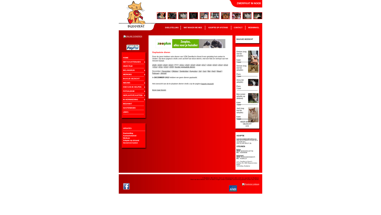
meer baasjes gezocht (247, 123)
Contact (238, 28)
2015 (215, 65)
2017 (204, 65)
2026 (154, 65)
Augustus (193, 71)
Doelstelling (172, 28)
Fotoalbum (128, 91)
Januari (163, 73)
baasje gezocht (207, 84)
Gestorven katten (130, 143)
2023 (171, 65)
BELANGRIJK (129, 70)
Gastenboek (129, 108)
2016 (209, 65)
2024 (165, 65)
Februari (155, 73)
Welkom (126, 138)
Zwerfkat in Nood (249, 3)
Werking (127, 74)
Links (125, 112)
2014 (220, 65)
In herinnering (130, 100)
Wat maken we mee (193, 28)
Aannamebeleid (129, 136)
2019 (193, 65)
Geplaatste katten (132, 95)
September (184, 71)
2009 (172, 67)
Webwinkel (253, 28)
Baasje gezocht (131, 79)
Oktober (175, 71)
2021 (182, 65)
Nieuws (126, 83)
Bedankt (127, 104)
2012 (155, 67)
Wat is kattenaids (132, 62)
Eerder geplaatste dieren (185, 67)
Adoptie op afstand (218, 28)
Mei (209, 71)
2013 (226, 65)
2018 (198, 65)
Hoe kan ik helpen (132, 87)
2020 (187, 65)
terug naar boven (159, 90)
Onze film (127, 66)
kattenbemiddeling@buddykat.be (246, 139)
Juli (200, 71)
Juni (204, 71)
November (166, 71)
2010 (166, 67)
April (214, 71)
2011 (161, 67)
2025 (160, 65)
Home (125, 58)
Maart (219, 71)
